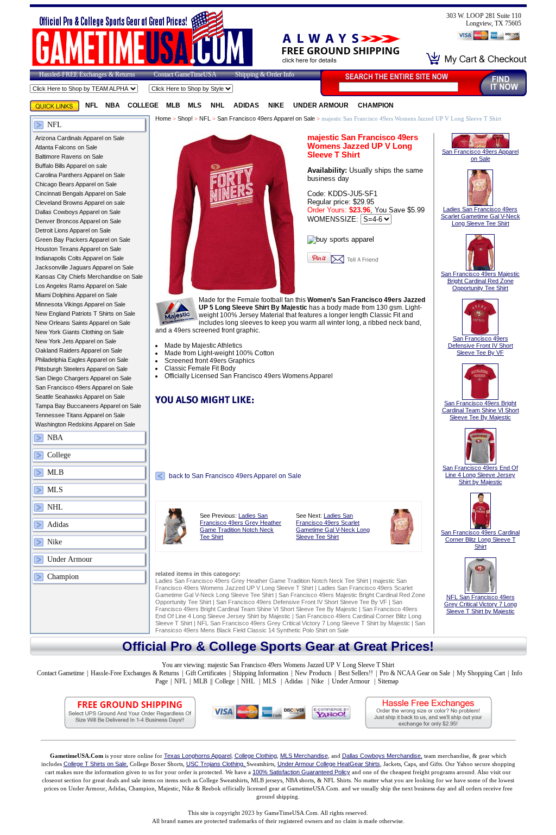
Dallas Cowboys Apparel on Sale (78, 212)
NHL (218, 105)
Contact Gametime (60, 673)
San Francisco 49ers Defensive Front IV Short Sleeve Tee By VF (301, 602)
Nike (277, 105)
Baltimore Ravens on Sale (69, 156)
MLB (173, 105)
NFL (91, 105)
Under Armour (321, 105)
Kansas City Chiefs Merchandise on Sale (89, 276)
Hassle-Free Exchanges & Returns (135, 673)
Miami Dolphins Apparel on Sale (76, 295)
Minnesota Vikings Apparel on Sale (80, 304)
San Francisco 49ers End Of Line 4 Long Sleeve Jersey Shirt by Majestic (286, 612)
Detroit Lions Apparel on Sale (73, 230)
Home (163, 118)
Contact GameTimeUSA (185, 74)
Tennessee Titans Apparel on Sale (80, 415)
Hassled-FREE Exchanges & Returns (87, 74)
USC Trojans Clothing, (216, 764)
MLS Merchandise (304, 755)
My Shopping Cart (481, 673)
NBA (112, 105)
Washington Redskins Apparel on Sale (85, 424)
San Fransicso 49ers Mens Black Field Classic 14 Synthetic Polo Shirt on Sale (290, 626)
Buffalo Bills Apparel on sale (71, 165)
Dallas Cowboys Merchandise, (382, 755)
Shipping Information (260, 673)
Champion (376, 105)
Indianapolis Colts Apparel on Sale (79, 258)
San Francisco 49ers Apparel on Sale (84, 387)
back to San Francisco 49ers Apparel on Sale (235, 476)
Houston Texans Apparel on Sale (78, 249)
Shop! (185, 118)
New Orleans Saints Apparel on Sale (82, 322)
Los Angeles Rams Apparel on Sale (81, 285)
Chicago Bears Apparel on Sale (76, 184)
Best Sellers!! (355, 673)
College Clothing (256, 755)
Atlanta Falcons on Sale (66, 147)
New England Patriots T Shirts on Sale (85, 313)
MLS (195, 105)
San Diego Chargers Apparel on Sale (83, 378)
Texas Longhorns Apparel (197, 755)
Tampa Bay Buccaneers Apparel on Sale (88, 406)
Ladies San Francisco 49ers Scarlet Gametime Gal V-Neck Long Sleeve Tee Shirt (333, 526)
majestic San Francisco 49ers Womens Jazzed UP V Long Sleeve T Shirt (281, 584)
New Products (313, 673)
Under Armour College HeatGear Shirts (328, 764)
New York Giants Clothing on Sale (79, 332)
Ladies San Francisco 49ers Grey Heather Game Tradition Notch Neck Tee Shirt (240, 526)
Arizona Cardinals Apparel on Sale (79, 138)
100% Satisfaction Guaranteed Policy (301, 772)
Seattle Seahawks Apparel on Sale (80, 396)
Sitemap (388, 681)
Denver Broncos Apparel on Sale (78, 221)
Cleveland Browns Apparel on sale (80, 202)
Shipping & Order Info (264, 74)
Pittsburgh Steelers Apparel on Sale (81, 369)
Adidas (247, 105)
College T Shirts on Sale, (96, 764)
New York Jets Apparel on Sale (75, 341)
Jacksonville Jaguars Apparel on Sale (84, 267)
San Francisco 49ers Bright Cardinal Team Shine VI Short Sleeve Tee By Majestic (278, 605)
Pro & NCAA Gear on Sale (415, 673)
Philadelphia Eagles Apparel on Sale (81, 359)
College (143, 105)
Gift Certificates (206, 673)
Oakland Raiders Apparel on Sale (78, 350)
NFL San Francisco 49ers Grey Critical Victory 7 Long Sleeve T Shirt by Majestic (304, 623)
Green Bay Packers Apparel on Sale (82, 239)
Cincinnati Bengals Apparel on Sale (80, 193)
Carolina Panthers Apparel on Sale (80, 175)
